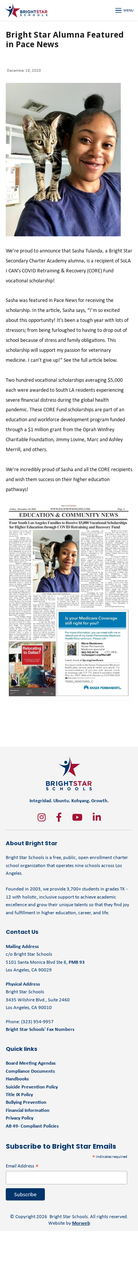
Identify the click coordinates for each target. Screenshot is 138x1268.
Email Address (22, 1166)
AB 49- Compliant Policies (32, 1126)
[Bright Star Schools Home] (69, 773)
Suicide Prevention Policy (32, 1086)
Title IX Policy (20, 1094)
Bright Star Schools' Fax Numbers (40, 1029)
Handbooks (17, 1078)
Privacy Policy (19, 1118)
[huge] (42, 817)
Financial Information (27, 1110)
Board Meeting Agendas (31, 1063)
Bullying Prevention (26, 1102)
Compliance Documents (30, 1071)
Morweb (81, 1223)
